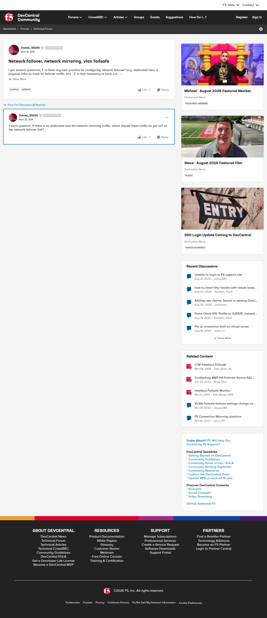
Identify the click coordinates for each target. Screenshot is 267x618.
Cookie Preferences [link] (190, 603)
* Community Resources (202, 470)
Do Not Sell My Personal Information (154, 602)
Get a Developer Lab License (53, 561)
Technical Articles (53, 545)
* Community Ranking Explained (208, 467)
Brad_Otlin (220, 381)
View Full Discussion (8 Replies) (26, 105)
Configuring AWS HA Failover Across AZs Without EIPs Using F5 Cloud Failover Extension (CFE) (223, 377)
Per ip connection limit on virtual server (222, 326)
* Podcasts (193, 489)
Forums (24, 28)
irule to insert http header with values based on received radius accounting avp (225, 287)
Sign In (257, 17)
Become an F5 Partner (213, 545)
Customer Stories (106, 549)
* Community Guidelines (203, 459)
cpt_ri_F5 (219, 421)
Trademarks (72, 602)
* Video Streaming (199, 496)
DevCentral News (194, 97)
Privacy (100, 602)
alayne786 (220, 408)
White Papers (107, 541)
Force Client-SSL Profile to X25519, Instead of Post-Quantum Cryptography (225, 313)
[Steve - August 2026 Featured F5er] (222, 136)
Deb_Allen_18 (222, 369)
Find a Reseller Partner (213, 537)
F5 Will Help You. (208, 440)
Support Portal (160, 553)
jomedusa (221, 304)
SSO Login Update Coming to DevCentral (217, 235)
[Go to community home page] (22, 17)
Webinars (107, 553)
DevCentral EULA (53, 557)
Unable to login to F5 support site (218, 275)
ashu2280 (220, 278)
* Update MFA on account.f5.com (209, 478)
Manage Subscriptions (160, 537)
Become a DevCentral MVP (53, 565)
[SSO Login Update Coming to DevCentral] (222, 209)
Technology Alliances (213, 541)
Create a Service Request (160, 545)
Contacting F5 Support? (203, 444)
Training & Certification (107, 561)
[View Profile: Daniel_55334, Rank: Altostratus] (14, 50)
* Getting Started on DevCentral (208, 455)
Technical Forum (43, 28)
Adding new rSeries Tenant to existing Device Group (226, 300)
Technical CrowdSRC (53, 549)
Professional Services (160, 541)
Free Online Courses (107, 557)
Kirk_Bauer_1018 (223, 394)
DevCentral (9, 28)
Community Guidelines (53, 553)
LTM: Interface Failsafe (210, 365)
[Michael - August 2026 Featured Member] (222, 64)
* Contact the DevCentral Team (207, 474)
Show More (19, 79)
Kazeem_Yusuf (223, 291)
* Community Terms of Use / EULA (210, 463)
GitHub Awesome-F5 (200, 503)
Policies (87, 602)
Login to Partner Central (213, 549)
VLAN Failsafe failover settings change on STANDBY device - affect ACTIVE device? (224, 403)
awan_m (219, 330)
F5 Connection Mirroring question (218, 416)
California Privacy (118, 602)
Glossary (106, 545)
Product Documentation (106, 537)
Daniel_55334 (30, 47)
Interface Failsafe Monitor (212, 390)
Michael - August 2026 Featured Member (217, 91)
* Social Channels (198, 493)
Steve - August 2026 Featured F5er (213, 163)
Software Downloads (160, 549)
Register (242, 17)
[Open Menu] (261, 29)
